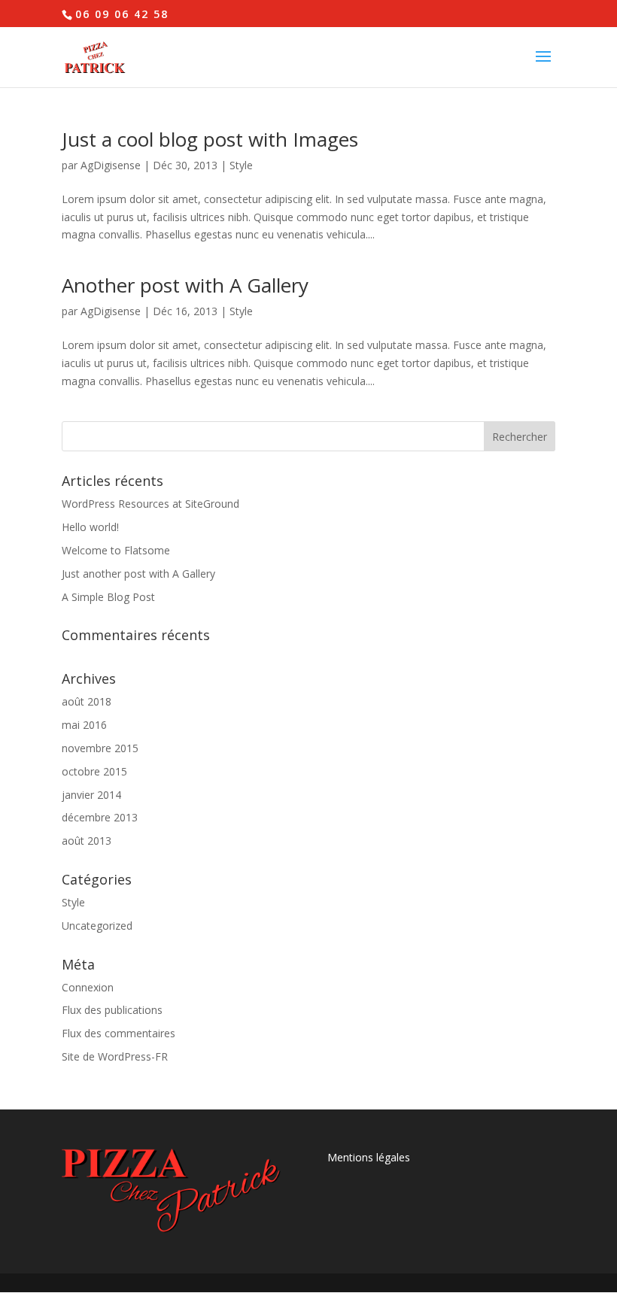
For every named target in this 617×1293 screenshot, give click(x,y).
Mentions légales (368, 1157)
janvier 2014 (91, 795)
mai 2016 (84, 725)
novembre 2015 (100, 748)
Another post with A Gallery (185, 285)
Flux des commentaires (118, 1033)
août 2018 (86, 701)
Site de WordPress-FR (115, 1056)
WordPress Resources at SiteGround (150, 503)
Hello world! (90, 527)
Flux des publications (112, 1010)
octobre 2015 (94, 771)
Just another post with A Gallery (138, 573)
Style (241, 165)
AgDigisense (111, 165)
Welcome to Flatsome (116, 550)
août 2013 (86, 840)
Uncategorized (97, 925)
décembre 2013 (100, 817)
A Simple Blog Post (108, 597)
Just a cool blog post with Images (210, 139)
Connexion (88, 987)
